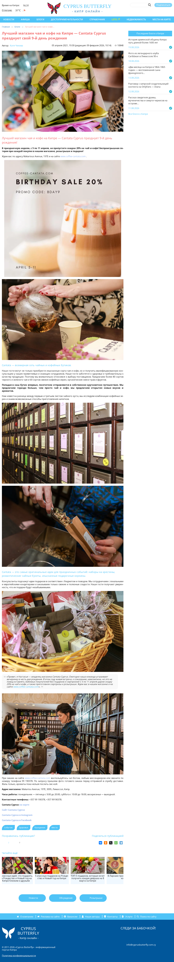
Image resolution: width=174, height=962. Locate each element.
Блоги (40, 19)
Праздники (39, 827)
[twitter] (155, 11)
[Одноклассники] (105, 842)
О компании (26, 916)
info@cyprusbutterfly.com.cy (141, 945)
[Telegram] (121, 842)
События (8, 827)
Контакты (112, 916)
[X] (110, 842)
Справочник (97, 19)
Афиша (25, 19)
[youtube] (171, 11)
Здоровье (23, 827)
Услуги (128, 916)
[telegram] (160, 11)
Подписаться (163, 4)
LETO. (115, 19)
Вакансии (72, 916)
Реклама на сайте (50, 916)
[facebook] (146, 11)
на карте (24, 804)
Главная (6, 26)
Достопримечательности (67, 19)
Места (55, 827)
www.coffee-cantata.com (73, 156)
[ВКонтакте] (100, 842)
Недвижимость (136, 19)
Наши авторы (92, 916)
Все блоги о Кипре (138, 114)
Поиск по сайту (148, 916)
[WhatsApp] (116, 842)
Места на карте (162, 19)
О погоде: (7, 10)
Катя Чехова (16, 45)
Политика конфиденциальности (19, 955)
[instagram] (151, 11)
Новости (8, 19)
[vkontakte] (165, 11)
